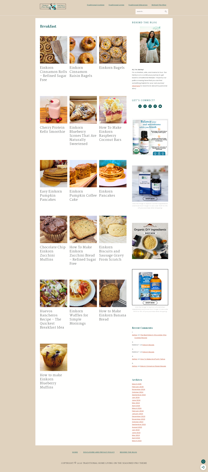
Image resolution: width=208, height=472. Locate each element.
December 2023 (138, 416)
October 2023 (137, 422)
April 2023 (136, 438)
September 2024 (139, 395)
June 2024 (136, 400)
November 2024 (138, 389)
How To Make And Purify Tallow (152, 359)
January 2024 (137, 414)
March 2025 (137, 384)
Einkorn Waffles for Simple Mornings (79, 317)
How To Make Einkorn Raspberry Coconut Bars (110, 134)
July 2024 (136, 397)
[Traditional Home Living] (53, 8)
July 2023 (136, 430)
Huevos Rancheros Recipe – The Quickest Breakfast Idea (52, 319)
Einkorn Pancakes (107, 193)
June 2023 (136, 433)
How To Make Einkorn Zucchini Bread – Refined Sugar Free (83, 255)
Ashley (134, 335)
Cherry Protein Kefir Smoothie (52, 130)
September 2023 (139, 424)
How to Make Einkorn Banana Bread (112, 315)
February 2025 (138, 387)
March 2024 (137, 408)
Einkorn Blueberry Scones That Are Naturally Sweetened (83, 136)
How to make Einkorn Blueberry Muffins (51, 381)
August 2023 (137, 427)
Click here (136, 86)
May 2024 (136, 403)
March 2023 (137, 441)
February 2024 (138, 411)
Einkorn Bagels (112, 68)
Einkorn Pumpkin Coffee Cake (83, 196)
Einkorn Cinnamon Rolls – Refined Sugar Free (53, 74)
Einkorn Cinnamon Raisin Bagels (81, 72)
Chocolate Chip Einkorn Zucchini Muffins (53, 253)
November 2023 (138, 419)
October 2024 (137, 392)
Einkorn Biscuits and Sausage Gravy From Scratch (111, 253)
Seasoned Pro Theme (134, 463)
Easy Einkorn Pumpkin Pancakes (51, 196)
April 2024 (136, 406)
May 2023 (136, 435)
